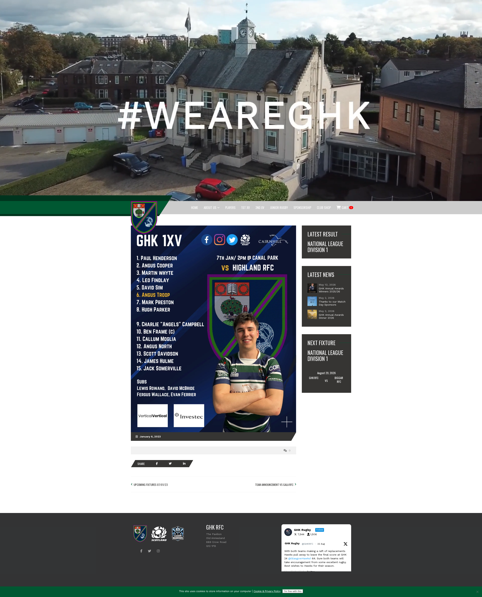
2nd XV (259, 207)
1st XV (245, 207)
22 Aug (321, 544)
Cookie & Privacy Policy (267, 591)
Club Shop (324, 207)
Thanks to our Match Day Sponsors (332, 303)
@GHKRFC (307, 544)
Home (194, 207)
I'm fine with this (293, 591)
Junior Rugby (279, 207)
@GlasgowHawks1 (299, 558)
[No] (477, 592)
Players (230, 207)
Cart (346, 207)
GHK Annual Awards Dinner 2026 (331, 316)
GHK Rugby (292, 543)
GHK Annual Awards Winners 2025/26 (331, 290)
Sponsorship (302, 207)
